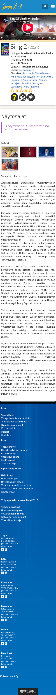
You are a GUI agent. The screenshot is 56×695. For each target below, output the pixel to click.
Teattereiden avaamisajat (14, 421)
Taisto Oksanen (43, 73)
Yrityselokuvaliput (10, 506)
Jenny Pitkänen (31, 86)
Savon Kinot (7, 415)
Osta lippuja (7, 475)
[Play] (2, 37)
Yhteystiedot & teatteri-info (15, 418)
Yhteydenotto (8, 446)
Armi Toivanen (30, 79)
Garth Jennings (26, 69)
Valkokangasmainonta (12, 513)
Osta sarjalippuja (9, 478)
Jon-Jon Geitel (38, 76)
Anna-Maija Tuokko (20, 76)
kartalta (10, 546)
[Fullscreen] (54, 37)
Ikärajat (5, 431)
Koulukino (6, 435)
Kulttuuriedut (8, 428)
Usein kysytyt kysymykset (14, 450)
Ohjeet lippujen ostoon (12, 481)
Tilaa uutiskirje (8, 463)
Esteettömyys (8, 453)
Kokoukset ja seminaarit (13, 516)
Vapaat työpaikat (10, 456)
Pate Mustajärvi (30, 83)
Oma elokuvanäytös (11, 510)
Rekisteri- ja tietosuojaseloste (17, 488)
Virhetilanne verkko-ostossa (16, 485)
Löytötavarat (8, 460)
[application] (28, 27)
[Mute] (50, 37)
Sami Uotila (28, 73)
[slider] (20, 37)
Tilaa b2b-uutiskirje (11, 520)
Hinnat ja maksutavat (12, 425)
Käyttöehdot (8, 491)
